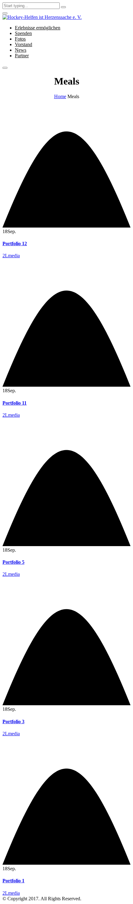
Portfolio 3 (13, 721)
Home (60, 96)
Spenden (23, 33)
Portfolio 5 (13, 562)
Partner (22, 55)
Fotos (20, 38)
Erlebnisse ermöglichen (37, 27)
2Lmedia (11, 255)
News (20, 50)
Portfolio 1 (13, 880)
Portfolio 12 (14, 243)
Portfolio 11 (14, 403)
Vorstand (23, 44)
